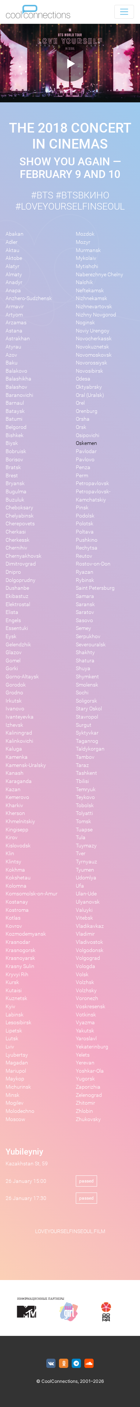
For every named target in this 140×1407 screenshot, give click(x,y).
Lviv (10, 1047)
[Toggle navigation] (124, 12)
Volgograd (88, 958)
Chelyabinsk (20, 516)
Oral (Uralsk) (90, 395)
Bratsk (13, 467)
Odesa (83, 379)
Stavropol (87, 717)
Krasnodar (18, 942)
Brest (12, 475)
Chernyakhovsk (23, 556)
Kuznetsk (16, 998)
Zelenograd (89, 1095)
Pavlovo (85, 459)
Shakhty (85, 652)
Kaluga (14, 749)
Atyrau (13, 347)
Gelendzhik (18, 645)
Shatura (85, 661)
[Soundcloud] (89, 1363)
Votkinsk (86, 1015)
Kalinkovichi (19, 741)
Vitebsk (84, 918)
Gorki (12, 668)
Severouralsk (91, 645)
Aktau (12, 250)
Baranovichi (19, 395)
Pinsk (82, 507)
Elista (12, 612)
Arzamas (16, 322)
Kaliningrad (19, 733)
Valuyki (84, 910)
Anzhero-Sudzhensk (29, 298)
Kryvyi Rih (17, 974)
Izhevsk (14, 725)
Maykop (15, 1079)
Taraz (82, 765)
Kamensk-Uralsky (26, 765)
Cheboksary (19, 507)
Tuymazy (86, 846)
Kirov (12, 837)
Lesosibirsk (18, 1022)
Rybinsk (85, 580)
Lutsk (12, 1038)
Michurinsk (18, 1087)
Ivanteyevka (20, 717)
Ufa (80, 886)
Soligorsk (86, 701)
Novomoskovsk (94, 355)
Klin (10, 853)
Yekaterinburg (92, 1047)
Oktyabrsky (89, 387)
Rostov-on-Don (93, 564)
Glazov (14, 652)
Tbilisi (82, 781)
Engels (13, 620)
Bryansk (15, 483)
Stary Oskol (89, 709)
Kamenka (17, 757)
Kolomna (16, 886)
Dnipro (13, 572)
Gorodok (16, 685)
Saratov (85, 612)
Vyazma (85, 1022)
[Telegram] (76, 1363)
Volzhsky (86, 990)
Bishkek (15, 435)
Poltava (85, 532)
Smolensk (87, 685)
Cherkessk (17, 540)
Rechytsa (86, 548)
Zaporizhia (88, 1087)
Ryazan (84, 572)
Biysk (12, 443)
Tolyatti (84, 813)
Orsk (81, 427)
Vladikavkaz (90, 926)
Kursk (12, 982)
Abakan (15, 234)
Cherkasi (16, 532)
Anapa (13, 290)
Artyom (14, 315)
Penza (83, 467)
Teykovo (85, 797)
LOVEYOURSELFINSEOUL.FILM (70, 1231)
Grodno (14, 693)
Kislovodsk (18, 846)
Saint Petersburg (95, 588)
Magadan (17, 1063)
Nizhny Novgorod (96, 315)
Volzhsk (85, 982)
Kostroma (17, 910)
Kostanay (17, 902)
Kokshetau (18, 878)
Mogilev (15, 1103)
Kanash (15, 773)
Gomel (13, 661)
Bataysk (15, 411)
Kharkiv (14, 805)
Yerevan (85, 1063)
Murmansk (88, 250)
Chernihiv (16, 548)
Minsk (12, 1095)
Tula (80, 837)
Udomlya (86, 878)
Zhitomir (85, 1103)
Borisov (14, 459)
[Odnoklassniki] (63, 1363)
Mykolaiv (86, 258)
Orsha (83, 419)
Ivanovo (15, 709)
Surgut (83, 725)
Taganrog (87, 741)
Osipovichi (87, 435)
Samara (85, 596)
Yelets (83, 1055)
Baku (12, 363)
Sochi (82, 693)
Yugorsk (85, 1079)
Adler (12, 242)
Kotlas (13, 918)
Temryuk (86, 789)
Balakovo (16, 371)
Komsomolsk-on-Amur (31, 894)
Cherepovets (20, 524)
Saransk (85, 604)
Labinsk (15, 1015)
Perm (82, 475)
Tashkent (86, 773)
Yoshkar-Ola (90, 1071)
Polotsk (84, 524)
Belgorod (16, 427)
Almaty (14, 274)
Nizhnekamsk (91, 298)
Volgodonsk (89, 950)
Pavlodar (86, 451)
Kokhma (15, 870)
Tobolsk (85, 805)
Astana (14, 331)
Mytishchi (87, 266)
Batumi (14, 419)
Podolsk (85, 516)
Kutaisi (14, 990)
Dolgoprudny (20, 580)
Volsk (82, 974)
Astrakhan (18, 338)
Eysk (11, 636)
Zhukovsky (88, 1119)
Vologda (85, 966)
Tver (80, 853)
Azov (11, 355)
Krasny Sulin (20, 966)
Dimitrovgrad (21, 564)
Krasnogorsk (20, 950)
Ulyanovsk (88, 902)
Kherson (15, 813)
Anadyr (14, 282)
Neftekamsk (90, 290)
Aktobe (14, 258)
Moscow (15, 1119)
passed (86, 1181)
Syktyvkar (87, 733)
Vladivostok (89, 942)
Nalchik (84, 282)
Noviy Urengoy (92, 331)
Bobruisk (16, 451)
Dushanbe (17, 588)
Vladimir (85, 934)
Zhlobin (84, 1111)
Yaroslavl (86, 1038)
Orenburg (86, 411)
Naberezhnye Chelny (99, 274)
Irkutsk (14, 701)
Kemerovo (17, 797)
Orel (80, 403)
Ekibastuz (17, 596)
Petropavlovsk (92, 483)
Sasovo (84, 620)
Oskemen (86, 443)
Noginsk (85, 322)
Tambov (85, 757)
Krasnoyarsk (20, 958)
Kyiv (10, 1006)
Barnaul (15, 403)
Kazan (13, 789)
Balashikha (18, 379)
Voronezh (87, 998)
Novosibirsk (89, 371)
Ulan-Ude (86, 894)
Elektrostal (18, 604)
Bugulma (16, 491)
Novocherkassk (94, 338)
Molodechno (20, 1111)
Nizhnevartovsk (94, 306)
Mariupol (16, 1071)
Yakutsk (85, 1031)
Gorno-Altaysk (22, 677)
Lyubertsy (17, 1055)
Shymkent (87, 677)
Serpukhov (88, 636)
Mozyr (83, 242)
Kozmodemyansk (26, 934)
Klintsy (13, 862)
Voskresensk (90, 1006)
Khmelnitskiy (20, 821)
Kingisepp (17, 830)
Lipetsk (14, 1031)
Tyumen (85, 870)
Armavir (15, 306)
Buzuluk (15, 500)
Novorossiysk (91, 363)
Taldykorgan (90, 749)
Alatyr (12, 266)
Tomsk (83, 821)
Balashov (16, 387)
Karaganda (19, 781)
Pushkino (86, 540)
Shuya (83, 668)
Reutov (84, 556)
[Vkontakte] (51, 1363)
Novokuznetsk (92, 347)
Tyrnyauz (86, 862)
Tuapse (84, 830)
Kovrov (14, 926)
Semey (83, 628)
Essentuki (17, 628)
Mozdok (85, 234)
